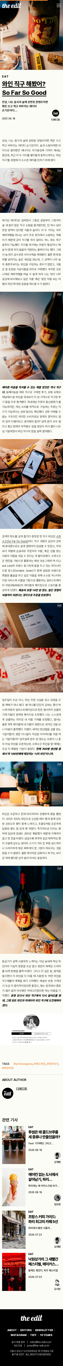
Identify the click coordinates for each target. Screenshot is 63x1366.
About (12, 1330)
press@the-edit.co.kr (38, 1345)
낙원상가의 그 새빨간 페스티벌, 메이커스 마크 (43, 1264)
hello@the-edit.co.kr (40, 1342)
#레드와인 (40, 1064)
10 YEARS (46, 1335)
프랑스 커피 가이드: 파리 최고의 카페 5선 (43, 1219)
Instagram (19, 1335)
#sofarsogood (23, 1064)
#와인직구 (52, 1064)
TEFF (33, 1335)
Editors (26, 1330)
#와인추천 (8, 1068)
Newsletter (44, 1330)
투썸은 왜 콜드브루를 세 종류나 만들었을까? (44, 1134)
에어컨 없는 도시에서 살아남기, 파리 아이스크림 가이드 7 (43, 1179)
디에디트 (21, 1088)
